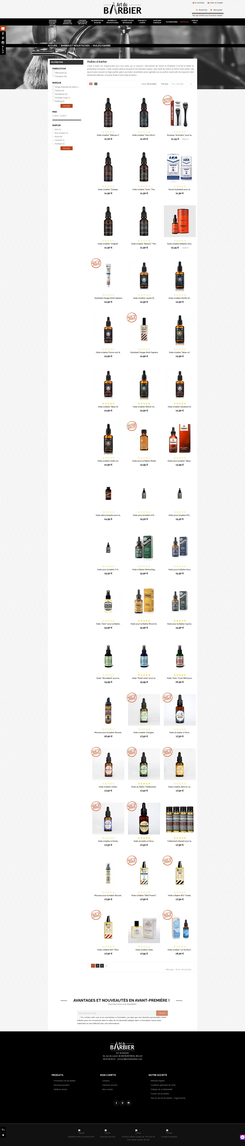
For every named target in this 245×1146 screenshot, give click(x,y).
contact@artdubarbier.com (129, 1059)
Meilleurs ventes (60, 1089)
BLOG (3, 49)
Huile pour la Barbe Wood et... (144, 624)
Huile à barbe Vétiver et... (144, 407)
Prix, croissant (182, 83)
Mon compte (107, 1089)
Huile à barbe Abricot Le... (179, 787)
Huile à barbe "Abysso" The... (144, 244)
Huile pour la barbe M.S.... (180, 515)
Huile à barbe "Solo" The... (144, 189)
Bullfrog (59, 101)
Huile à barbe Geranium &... (180, 407)
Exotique (60, 144)
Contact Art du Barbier (160, 1093)
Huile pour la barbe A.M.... (144, 515)
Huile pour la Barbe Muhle (144, 461)
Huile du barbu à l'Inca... (179, 732)
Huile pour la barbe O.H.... (108, 569)
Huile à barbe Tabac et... (180, 352)
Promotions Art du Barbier (65, 1080)
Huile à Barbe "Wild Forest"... (144, 895)
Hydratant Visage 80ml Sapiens (144, 352)
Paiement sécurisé (109, 1085)
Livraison (106, 1080)
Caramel (59, 140)
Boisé (58, 136)
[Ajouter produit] (113, 130)
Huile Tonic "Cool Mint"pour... (180, 678)
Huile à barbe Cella (144, 950)
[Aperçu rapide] (121, 129)
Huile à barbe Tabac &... (108, 407)
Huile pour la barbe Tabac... (180, 461)
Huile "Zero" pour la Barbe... (108, 624)
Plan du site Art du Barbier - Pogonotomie (168, 1098)
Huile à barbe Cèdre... (108, 787)
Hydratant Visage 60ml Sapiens (108, 298)
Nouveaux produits (61, 1085)
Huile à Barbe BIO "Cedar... (180, 895)
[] (106, 966)
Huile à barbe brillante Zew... (179, 244)
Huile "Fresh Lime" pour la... (144, 678)
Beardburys (61, 94)
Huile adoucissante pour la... (108, 515)
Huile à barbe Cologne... (144, 732)
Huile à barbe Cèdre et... (108, 461)
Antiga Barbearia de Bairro (67, 87)
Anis (58, 129)
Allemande (60, 73)
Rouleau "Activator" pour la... (180, 135)
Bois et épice (61, 133)
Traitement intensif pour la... (179, 841)
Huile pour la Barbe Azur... (179, 569)
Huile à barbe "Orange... (108, 189)
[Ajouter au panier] (95, 129)
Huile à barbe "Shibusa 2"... (108, 135)
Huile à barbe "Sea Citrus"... (144, 135)
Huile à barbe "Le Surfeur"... (180, 950)
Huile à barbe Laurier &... (144, 298)
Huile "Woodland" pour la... (108, 678)
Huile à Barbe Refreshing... (144, 569)
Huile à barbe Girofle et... (180, 298)
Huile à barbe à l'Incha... (108, 841)
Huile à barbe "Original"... (108, 244)
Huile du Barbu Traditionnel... (144, 787)
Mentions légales (158, 1080)
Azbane (59, 90)
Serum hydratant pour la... (179, 189)
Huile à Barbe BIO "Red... (108, 950)
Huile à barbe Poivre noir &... (108, 352)
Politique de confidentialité (162, 1089)
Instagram (3, 42)
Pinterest (3, 38)
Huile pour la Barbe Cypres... (180, 624)
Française (61, 76)
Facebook (3, 33)
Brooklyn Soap (62, 98)
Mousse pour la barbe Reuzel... (108, 732)
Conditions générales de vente (163, 1085)
